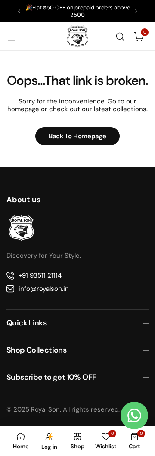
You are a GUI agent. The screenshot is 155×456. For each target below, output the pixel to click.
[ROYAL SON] (77, 36)
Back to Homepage (77, 136)
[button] (19, 11)
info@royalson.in (44, 288)
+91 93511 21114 (40, 275)
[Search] (120, 36)
